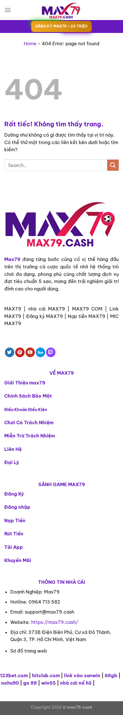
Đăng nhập (17, 507)
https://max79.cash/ (54, 622)
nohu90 (10, 683)
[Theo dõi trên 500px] (40, 352)
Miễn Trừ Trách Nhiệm (29, 436)
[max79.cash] (61, 10)
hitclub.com (46, 675)
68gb (111, 675)
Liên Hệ (13, 449)
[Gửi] (113, 165)
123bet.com (14, 675)
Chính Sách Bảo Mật (28, 396)
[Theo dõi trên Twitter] (9, 352)
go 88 (30, 683)
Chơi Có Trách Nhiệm (28, 422)
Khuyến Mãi (17, 560)
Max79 (12, 259)
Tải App (13, 547)
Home (30, 43)
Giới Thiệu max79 (24, 383)
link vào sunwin (82, 675)
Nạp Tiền (14, 520)
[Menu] (7, 10)
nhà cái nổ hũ (76, 683)
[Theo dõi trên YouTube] (30, 352)
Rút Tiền (13, 534)
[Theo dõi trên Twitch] (50, 352)
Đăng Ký (14, 494)
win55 (48, 683)
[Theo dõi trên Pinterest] (20, 352)
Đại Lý (11, 462)
